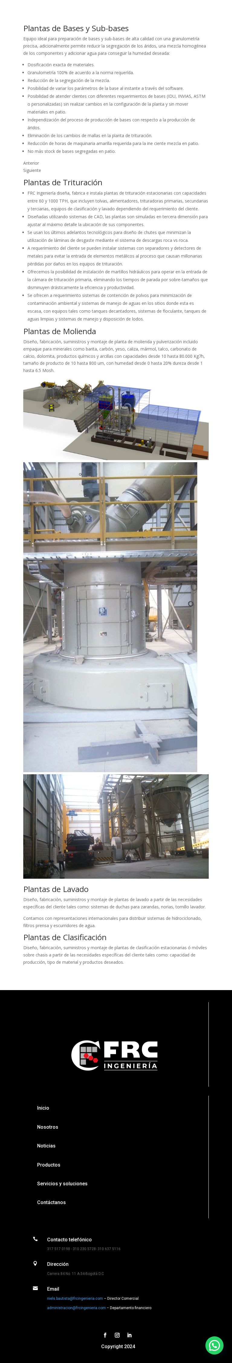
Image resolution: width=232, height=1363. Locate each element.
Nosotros (47, 1127)
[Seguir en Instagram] (117, 1335)
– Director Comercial (121, 1298)
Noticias (46, 1146)
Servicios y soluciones (62, 1184)
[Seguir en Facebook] (105, 1335)
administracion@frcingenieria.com (76, 1308)
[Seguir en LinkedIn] (129, 1335)
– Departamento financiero (128, 1308)
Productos (48, 1165)
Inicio (43, 1108)
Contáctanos (51, 1202)
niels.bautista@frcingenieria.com (75, 1298)
